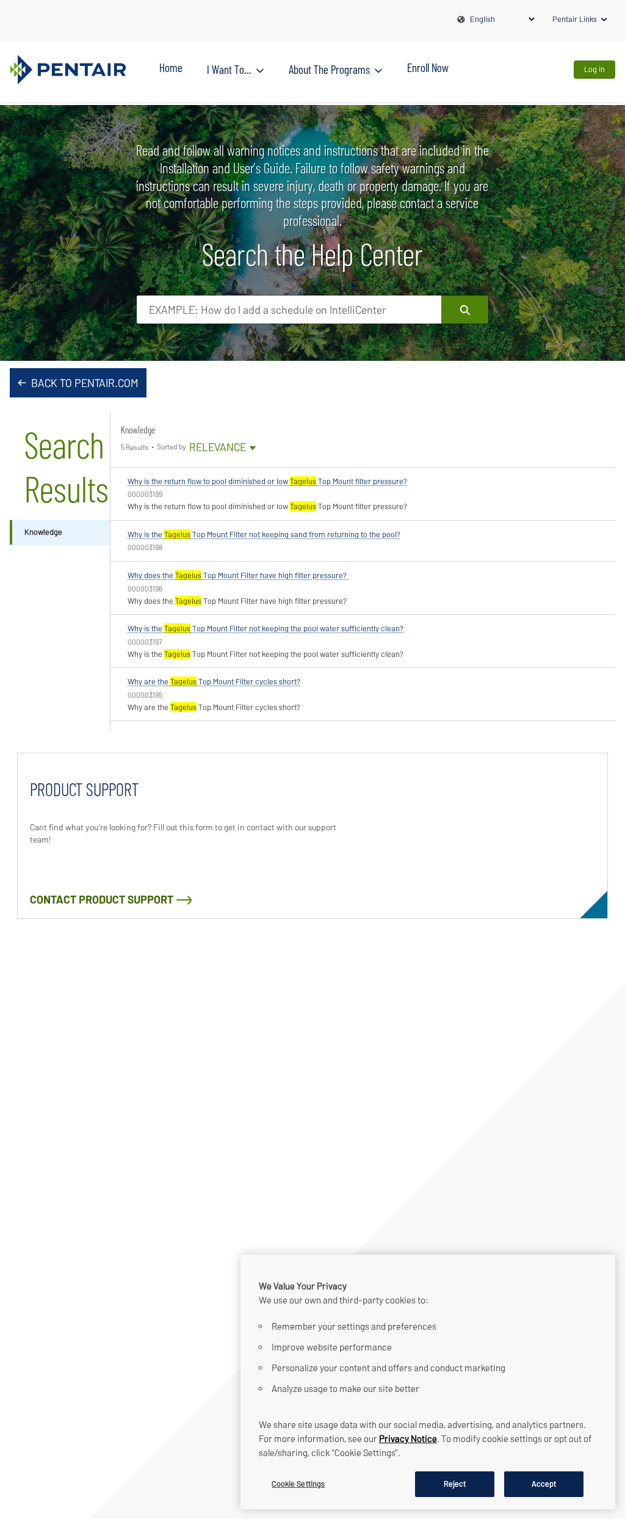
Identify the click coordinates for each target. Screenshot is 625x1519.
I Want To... (229, 69)
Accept (544, 1483)
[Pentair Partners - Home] (68, 69)
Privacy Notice (408, 1438)
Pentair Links (574, 19)
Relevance (223, 448)
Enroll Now (428, 67)
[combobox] (289, 309)
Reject (455, 1483)
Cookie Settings (298, 1483)
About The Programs (329, 69)
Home (170, 67)
